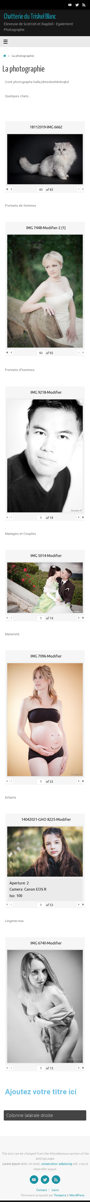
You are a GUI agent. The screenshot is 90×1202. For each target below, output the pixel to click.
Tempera (60, 1195)
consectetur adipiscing (56, 1164)
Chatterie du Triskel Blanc (30, 16)
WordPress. (77, 1195)
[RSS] (84, 4)
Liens (55, 1190)
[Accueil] (4, 56)
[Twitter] (77, 4)
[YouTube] (70, 4)
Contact (41, 1190)
